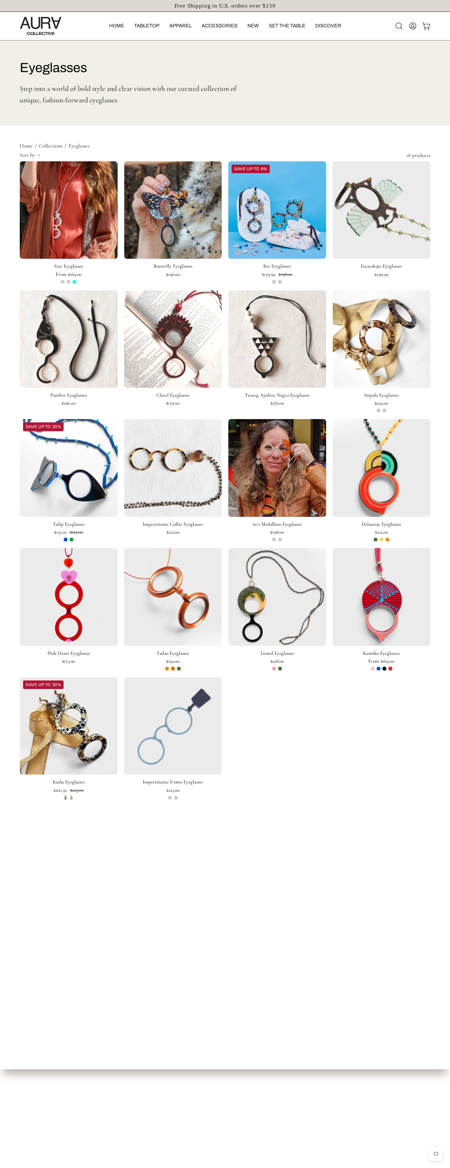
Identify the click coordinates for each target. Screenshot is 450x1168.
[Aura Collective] (51, 26)
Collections (50, 146)
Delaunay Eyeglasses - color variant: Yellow (381, 540)
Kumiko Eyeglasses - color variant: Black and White (384, 669)
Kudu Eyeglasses (69, 782)
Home (26, 146)
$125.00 (173, 790)
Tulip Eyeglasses (68, 524)
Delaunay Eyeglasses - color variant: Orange (387, 540)
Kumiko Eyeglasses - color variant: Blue (378, 669)
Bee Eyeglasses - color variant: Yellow (274, 282)
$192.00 (173, 661)
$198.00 (277, 532)
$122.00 (173, 532)
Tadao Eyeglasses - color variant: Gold (167, 669)
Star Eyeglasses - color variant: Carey (68, 282)
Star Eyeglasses (68, 266)
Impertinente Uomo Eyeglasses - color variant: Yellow (176, 798)
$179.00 (173, 403)
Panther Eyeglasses (68, 395)
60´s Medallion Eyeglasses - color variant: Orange (274, 540)
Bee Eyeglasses (277, 266)
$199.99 (381, 274)
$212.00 (381, 532)
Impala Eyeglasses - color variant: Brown (378, 410)
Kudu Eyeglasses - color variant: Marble (71, 798)
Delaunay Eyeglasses (381, 524)
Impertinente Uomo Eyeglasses (173, 782)
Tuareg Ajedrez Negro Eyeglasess (277, 395)
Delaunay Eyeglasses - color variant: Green (376, 540)
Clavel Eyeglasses (172, 395)
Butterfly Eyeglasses (173, 266)
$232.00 (381, 403)
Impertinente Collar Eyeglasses (173, 524)
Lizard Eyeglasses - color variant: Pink (274, 669)
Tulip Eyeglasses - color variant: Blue (66, 540)
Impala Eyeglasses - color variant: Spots (384, 410)
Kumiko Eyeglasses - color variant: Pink (373, 669)
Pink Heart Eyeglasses (68, 653)
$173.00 (68, 661)
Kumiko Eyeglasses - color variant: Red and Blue (390, 669)
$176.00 (277, 403)
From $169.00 (69, 274)
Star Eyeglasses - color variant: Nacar (63, 282)
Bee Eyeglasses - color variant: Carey (280, 282)
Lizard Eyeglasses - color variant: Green (280, 669)
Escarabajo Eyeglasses (381, 266)
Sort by (27, 155)
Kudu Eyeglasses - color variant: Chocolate (66, 798)
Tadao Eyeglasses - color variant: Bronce (173, 669)
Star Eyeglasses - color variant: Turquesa (74, 282)
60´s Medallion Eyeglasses (277, 524)
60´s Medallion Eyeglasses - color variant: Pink (280, 540)
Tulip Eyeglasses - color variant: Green (71, 540)
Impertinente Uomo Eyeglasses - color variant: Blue (170, 798)
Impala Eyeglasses (381, 395)
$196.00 (173, 274)
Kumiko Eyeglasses (381, 653)
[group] (225, 6)
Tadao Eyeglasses (172, 653)
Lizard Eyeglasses (277, 653)
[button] (116, 26)
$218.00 (277, 661)
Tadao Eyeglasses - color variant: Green (179, 669)
